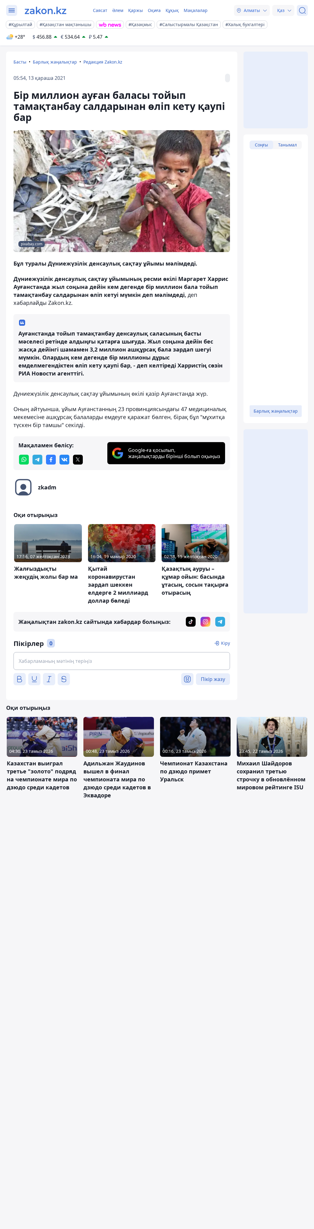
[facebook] (50, 459)
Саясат (100, 10)
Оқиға (154, 10)
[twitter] (77, 459)
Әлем (117, 10)
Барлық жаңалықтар (55, 62)
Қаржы (135, 10)
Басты (19, 62)
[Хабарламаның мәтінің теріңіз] (121, 661)
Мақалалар (196, 10)
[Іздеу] (302, 10)
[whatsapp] (23, 459)
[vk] (64, 459)
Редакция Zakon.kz (102, 62)
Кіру (225, 643)
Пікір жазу (213, 679)
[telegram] (37, 459)
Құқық (172, 10)
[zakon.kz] (46, 10)
